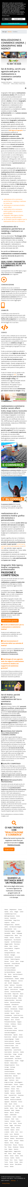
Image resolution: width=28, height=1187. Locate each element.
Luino (16, 1045)
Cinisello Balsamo (8, 978)
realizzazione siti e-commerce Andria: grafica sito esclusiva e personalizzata (13, 211)
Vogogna (19, 1022)
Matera (21, 1136)
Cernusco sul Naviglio (9, 968)
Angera (19, 1073)
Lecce (16, 1132)
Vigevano (6, 1091)
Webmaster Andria (12, 344)
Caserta (14, 1117)
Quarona (6, 991)
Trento (6, 1162)
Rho (5, 974)
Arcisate (20, 1054)
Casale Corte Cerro (18, 1015)
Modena (12, 1138)
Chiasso (13, 1088)
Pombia (6, 937)
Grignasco (6, 922)
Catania (20, 1117)
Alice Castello (7, 993)
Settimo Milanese (8, 957)
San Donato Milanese (9, 972)
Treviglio (13, 1097)
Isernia (17, 1129)
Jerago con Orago (8, 1082)
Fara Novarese (17, 939)
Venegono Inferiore (9, 1069)
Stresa (17, 1013)
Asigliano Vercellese (9, 1000)
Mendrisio (19, 1086)
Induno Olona (7, 1054)
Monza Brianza (19, 1138)
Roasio (21, 993)
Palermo (6, 1142)
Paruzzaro (17, 937)
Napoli (6, 1140)
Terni (11, 1160)
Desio (10, 946)
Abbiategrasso (8, 976)
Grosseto (6, 1129)
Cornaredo (17, 957)
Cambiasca (13, 1024)
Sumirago (12, 1067)
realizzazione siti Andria (10, 809)
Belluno (21, 1108)
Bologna (18, 1110)
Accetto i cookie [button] (18, 19)
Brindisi (17, 1112)
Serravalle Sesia (18, 987)
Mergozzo (6, 1019)
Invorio (12, 922)
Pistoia (9, 1147)
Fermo (15, 1123)
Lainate (11, 950)
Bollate (22, 978)
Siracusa (6, 1158)
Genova (13, 1127)
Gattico (6, 926)
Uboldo (22, 1052)
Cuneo (6, 1123)
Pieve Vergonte (15, 1017)
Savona (17, 1155)
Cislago (15, 1054)
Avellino (18, 1106)
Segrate (17, 965)
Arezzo (15, 1104)
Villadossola (17, 1011)
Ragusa (10, 1149)
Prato (5, 1149)
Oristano (16, 1140)
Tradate (17, 1039)
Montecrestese (8, 1034)
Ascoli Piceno (7, 1106)
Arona (11, 911)
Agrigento (6, 1101)
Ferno (17, 1065)
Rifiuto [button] (6, 19)
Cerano (18, 916)
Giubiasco (6, 1088)
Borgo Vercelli (7, 996)
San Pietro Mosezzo (16, 942)
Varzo (12, 1019)
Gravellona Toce (8, 1011)
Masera (19, 1024)
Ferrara (20, 1123)
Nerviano (6, 955)
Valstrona (20, 1030)
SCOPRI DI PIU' (14, 23)
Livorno (6, 1134)
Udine (20, 1162)
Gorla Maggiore (18, 1082)
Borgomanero (13, 909)
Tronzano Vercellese (15, 991)
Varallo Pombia (8, 920)
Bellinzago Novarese (9, 916)
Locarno (13, 1086)
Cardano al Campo (9, 1045)
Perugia (17, 1142)
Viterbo (11, 1166)
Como (17, 1119)
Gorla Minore (18, 1058)
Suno (15, 929)
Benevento (7, 1110)
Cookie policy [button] (20, 14)
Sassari (11, 1155)
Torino (15, 1160)
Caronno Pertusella (9, 1043)
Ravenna (16, 1149)
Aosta (5, 1104)
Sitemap (13, 1180)
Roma (14, 1153)
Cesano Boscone (16, 963)
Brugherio (17, 948)
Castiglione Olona (8, 1060)
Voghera (13, 1091)
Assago (22, 961)
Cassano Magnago (9, 1039)
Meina (16, 935)
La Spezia (6, 1132)
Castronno (11, 1080)
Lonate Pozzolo (17, 1050)
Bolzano (6, 1112)
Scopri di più (9, 849)
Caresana (20, 1006)
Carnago (6, 1067)
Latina (12, 1132)
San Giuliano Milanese (10, 970)
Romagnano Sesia (8, 924)
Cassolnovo (21, 1095)
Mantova (6, 1136)
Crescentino (19, 985)
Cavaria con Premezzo (9, 1073)
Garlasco (13, 1093)
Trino (5, 987)
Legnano (19, 972)
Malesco (14, 1026)
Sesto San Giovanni (17, 974)
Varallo (10, 987)
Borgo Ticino (17, 920)
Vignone (15, 1034)
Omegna (21, 1009)
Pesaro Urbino (8, 1145)
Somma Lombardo (9, 1041)
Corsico (12, 961)
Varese (20, 1034)
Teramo (6, 1160)
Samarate (18, 1043)
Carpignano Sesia (8, 935)
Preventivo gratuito (10, 621)
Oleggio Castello (8, 944)
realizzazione (5, 389)
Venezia (6, 1164)
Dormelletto (7, 933)
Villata (19, 998)
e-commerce (21, 428)
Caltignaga (19, 933)
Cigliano (6, 989)
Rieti (5, 1153)
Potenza (22, 1147)
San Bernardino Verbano (10, 1030)
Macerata (16, 1134)
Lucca (11, 1134)
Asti (13, 1106)
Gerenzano (16, 1052)
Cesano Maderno (8, 948)
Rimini (9, 1153)
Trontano (6, 1024)
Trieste (16, 1162)
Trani (16, 1108)
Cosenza (6, 1121)
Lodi (5, 983)
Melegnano (14, 980)
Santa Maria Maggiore (10, 1032)
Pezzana (6, 1002)
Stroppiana (7, 1004)
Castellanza (7, 1047)
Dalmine (6, 1099)
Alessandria (14, 1101)
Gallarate (15, 1037)
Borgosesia (16, 983)
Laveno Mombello (8, 1058)
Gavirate (6, 1056)
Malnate (17, 1041)
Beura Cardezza (8, 1028)
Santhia (6, 985)
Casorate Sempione (9, 1071)
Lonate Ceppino (8, 1084)
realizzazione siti (9, 540)
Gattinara (12, 985)
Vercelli (10, 983)
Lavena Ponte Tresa (9, 1078)
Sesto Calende (8, 1052)
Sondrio (12, 1158)
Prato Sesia (17, 944)
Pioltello (17, 978)
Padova (22, 1140)
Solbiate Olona (8, 1075)
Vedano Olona (13, 1063)
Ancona (20, 1101)
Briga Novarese (8, 929)
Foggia (11, 1125)
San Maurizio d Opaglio (15, 926)
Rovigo (19, 1153)
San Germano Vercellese (10, 998)
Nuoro (10, 1140)
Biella (12, 1110)
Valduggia (15, 996)
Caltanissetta (13, 1114)
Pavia (17, 1088)
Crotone (18, 1121)
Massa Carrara (14, 1136)
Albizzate (18, 1078)
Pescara (15, 1145)
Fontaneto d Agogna (9, 931)
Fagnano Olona (8, 1050)
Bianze (21, 996)
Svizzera (16, 1084)
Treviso (11, 1162)
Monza (9, 974)
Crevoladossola (8, 1015)
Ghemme (17, 924)
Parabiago (6, 980)
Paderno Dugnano (15, 959)
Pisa (5, 1147)
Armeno (12, 937)
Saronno (21, 1037)
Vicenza (6, 1166)
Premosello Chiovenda (10, 1022)
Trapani (21, 1160)
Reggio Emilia (17, 1151)
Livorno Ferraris (14, 989)
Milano (6, 946)
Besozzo (12, 1056)
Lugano (21, 1084)
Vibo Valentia (18, 1164)
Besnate (15, 1075)
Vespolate (6, 942)
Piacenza (21, 1145)
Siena (21, 1155)
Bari (23, 1106)
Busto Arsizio (7, 1037)
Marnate (6, 1063)
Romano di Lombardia (15, 1099)
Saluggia (21, 989)
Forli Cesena (17, 1125)
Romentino (13, 918)
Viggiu (6, 1080)
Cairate (16, 1060)
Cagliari (6, 1114)
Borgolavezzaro (8, 939)
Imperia (12, 1129)
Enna (10, 1123)
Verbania (6, 1009)
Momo (13, 933)
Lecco (21, 1132)
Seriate (18, 1097)
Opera (17, 961)
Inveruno (20, 980)
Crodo (15, 1028)
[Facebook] (25, 88)
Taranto (17, 1158)
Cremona (12, 1121)
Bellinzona (7, 1086)
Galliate (6, 911)
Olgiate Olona (15, 1047)
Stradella (6, 1093)
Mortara (18, 1091)
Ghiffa (21, 1017)
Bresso (6, 950)
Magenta (15, 976)
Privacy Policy (6, 1183)
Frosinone (6, 1127)
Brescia (12, 1112)
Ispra (17, 1080)
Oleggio (16, 911)
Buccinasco (7, 963)
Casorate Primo (12, 1095)
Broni (5, 1095)
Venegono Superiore (9, 1065)
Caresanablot (7, 1006)
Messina (6, 1138)
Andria (11, 1108)
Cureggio (18, 931)
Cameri (21, 911)
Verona (11, 1164)
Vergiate (18, 1056)
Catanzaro (7, 1119)
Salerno (6, 1155)
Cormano (6, 959)
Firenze (6, 1125)
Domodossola (14, 1009)
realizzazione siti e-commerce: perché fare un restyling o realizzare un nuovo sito (15, 201)
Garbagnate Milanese (9, 952)
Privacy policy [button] (6, 15)
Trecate (20, 909)
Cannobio (6, 1013)
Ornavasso (7, 1017)
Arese (18, 952)
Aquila (10, 1104)
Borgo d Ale (15, 993)
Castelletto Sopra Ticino (10, 914)
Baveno (12, 1013)
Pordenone (15, 1147)
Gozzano (6, 918)
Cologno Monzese (8, 965)
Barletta (6, 1108)
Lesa (20, 935)
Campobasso (7, 1117)
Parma (11, 1142)
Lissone (16, 946)
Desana (14, 1006)
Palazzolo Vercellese (15, 1002)
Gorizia (18, 1127)
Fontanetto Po (15, 1004)
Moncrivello (19, 1000)
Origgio (22, 1060)
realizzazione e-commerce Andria (11, 361)
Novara (6, 909)
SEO (15, 374)
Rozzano (6, 961)
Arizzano (17, 1019)
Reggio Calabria (8, 1151)
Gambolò (18, 1093)
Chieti (12, 1119)
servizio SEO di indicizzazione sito (11, 546)
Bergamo (6, 1097)
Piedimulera (7, 1026)
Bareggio (13, 955)
